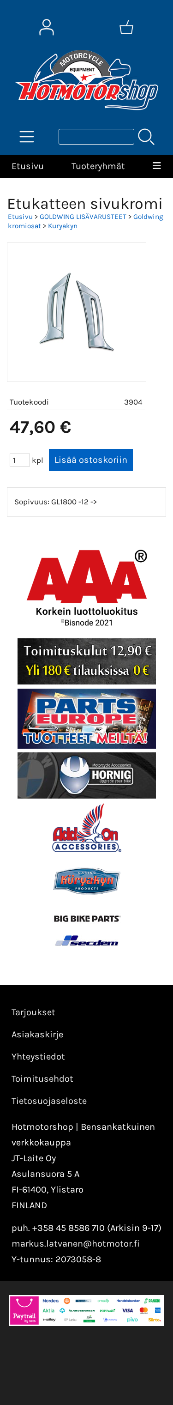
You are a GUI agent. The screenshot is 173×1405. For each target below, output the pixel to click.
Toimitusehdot (42, 1078)
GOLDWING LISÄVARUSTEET (83, 216)
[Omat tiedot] (46, 27)
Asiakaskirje (37, 1034)
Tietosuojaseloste (49, 1101)
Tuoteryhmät (98, 166)
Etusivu (28, 166)
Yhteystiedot (38, 1056)
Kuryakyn (63, 226)
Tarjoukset (33, 1012)
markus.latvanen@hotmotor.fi (76, 1243)
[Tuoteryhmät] (26, 137)
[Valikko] (157, 166)
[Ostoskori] (126, 27)
